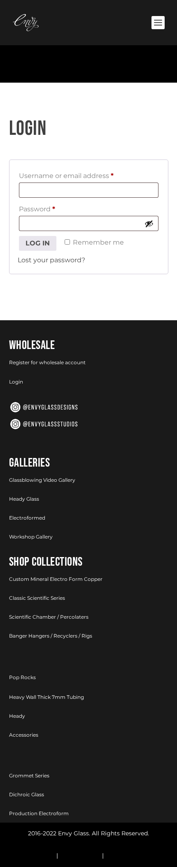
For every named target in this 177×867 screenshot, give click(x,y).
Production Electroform (39, 813)
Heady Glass (24, 499)
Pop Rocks (22, 677)
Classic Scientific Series (37, 598)
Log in (38, 243)
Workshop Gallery (31, 537)
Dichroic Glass (26, 794)
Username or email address (68, 177)
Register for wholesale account (47, 362)
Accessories (23, 735)
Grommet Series (29, 775)
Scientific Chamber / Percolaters (48, 617)
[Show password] (149, 223)
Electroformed (27, 518)
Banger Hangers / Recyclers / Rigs (50, 636)
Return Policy (35, 855)
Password (39, 210)
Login (16, 382)
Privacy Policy (80, 855)
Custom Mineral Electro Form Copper (55, 579)
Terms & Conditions (133, 855)
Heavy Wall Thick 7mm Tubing (46, 697)
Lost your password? (51, 260)
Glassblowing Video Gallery (42, 480)
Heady (17, 716)
